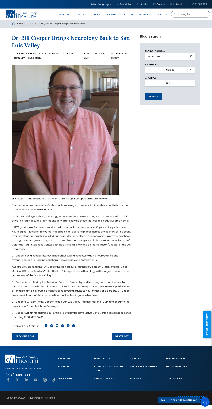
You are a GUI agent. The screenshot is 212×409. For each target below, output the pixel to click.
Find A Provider (176, 366)
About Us (64, 358)
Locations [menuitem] (161, 14)
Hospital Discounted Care (108, 368)
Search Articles (155, 51)
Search (153, 96)
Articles (144, 4)
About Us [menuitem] (64, 14)
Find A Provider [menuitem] (140, 14)
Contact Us (174, 378)
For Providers (176, 358)
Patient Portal (180, 4)
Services (64, 366)
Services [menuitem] (96, 14)
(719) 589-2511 (199, 4)
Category (151, 64)
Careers (160, 4)
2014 (31, 23)
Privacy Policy (104, 378)
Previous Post (24, 336)
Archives (150, 78)
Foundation (126, 4)
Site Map (135, 378)
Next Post (122, 336)
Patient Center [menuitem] (116, 14)
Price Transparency (144, 366)
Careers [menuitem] (81, 14)
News (22, 23)
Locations (65, 378)
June (40, 23)
